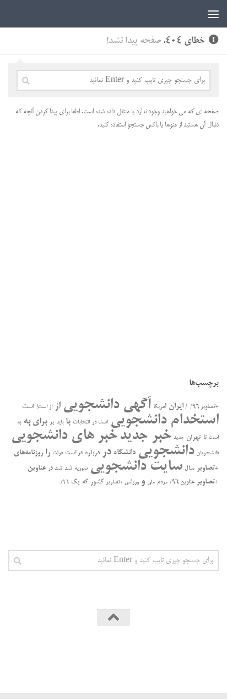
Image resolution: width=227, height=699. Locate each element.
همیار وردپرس (76, 658)
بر (52, 422)
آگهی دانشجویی (107, 405)
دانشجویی (166, 451)
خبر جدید (145, 436)
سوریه (81, 468)
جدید (179, 437)
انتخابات (81, 423)
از (58, 406)
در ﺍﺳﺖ (74, 453)
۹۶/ (65, 483)
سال (189, 468)
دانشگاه (125, 453)
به (26, 421)
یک (75, 482)
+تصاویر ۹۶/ (204, 407)
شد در (55, 468)
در (106, 452)
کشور (97, 482)
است (28, 406)
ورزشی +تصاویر (122, 482)
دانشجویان (207, 453)
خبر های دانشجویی (64, 436)
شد (68, 468)
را (47, 453)
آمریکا (159, 407)
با (68, 422)
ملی (151, 482)
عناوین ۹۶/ (182, 482)
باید (59, 423)
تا (205, 437)
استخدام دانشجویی (164, 420)
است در (100, 423)
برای (40, 421)
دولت (57, 453)
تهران (193, 437)
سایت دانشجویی (136, 467)
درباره (92, 452)
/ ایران (178, 407)
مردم (162, 482)
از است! (44, 407)
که (85, 482)
